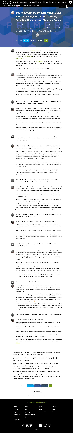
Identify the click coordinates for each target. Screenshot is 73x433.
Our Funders (27, 407)
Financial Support (17, 419)
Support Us (40, 2)
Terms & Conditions (55, 411)
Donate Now (64, 2)
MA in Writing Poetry (23, 2)
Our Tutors (16, 421)
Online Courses (16, 409)
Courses (14, 2)
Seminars (15, 412)
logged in (35, 396)
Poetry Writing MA (17, 414)
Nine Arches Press (34, 50)
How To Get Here (28, 412)
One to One (16, 416)
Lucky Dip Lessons (42, 411)
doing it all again (19, 58)
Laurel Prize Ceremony (56, 2)
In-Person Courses (17, 407)
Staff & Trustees (28, 416)
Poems (40, 409)
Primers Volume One (28, 56)
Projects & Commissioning (30, 414)
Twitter (53, 407)
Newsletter (54, 406)
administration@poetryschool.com (38, 402)
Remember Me (57, 20)
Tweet (27, 40)
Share (34, 40)
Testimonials (16, 417)
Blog (30, 2)
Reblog (41, 40)
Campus (33, 2)
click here (18, 342)
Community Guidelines (43, 412)
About (47, 2)
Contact (26, 411)
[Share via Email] (46, 40)
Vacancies (27, 417)
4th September (39, 61)
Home (4, 5)
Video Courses (16, 411)
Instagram (54, 409)
